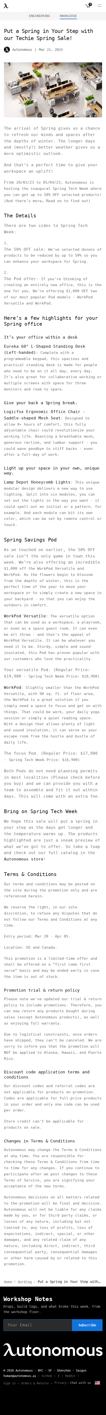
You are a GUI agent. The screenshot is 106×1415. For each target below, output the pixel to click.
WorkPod (12, 687)
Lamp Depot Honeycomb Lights (37, 482)
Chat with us (80, 1382)
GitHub (47, 1376)
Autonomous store (23, 859)
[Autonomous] (6, 6)
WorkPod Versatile (25, 616)
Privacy (60, 1383)
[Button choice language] (97, 1383)
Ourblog (25, 1282)
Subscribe (87, 1325)
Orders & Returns (35, 1383)
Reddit (70, 1376)
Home (8, 1282)
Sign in (9, 1383)
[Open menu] (100, 6)
